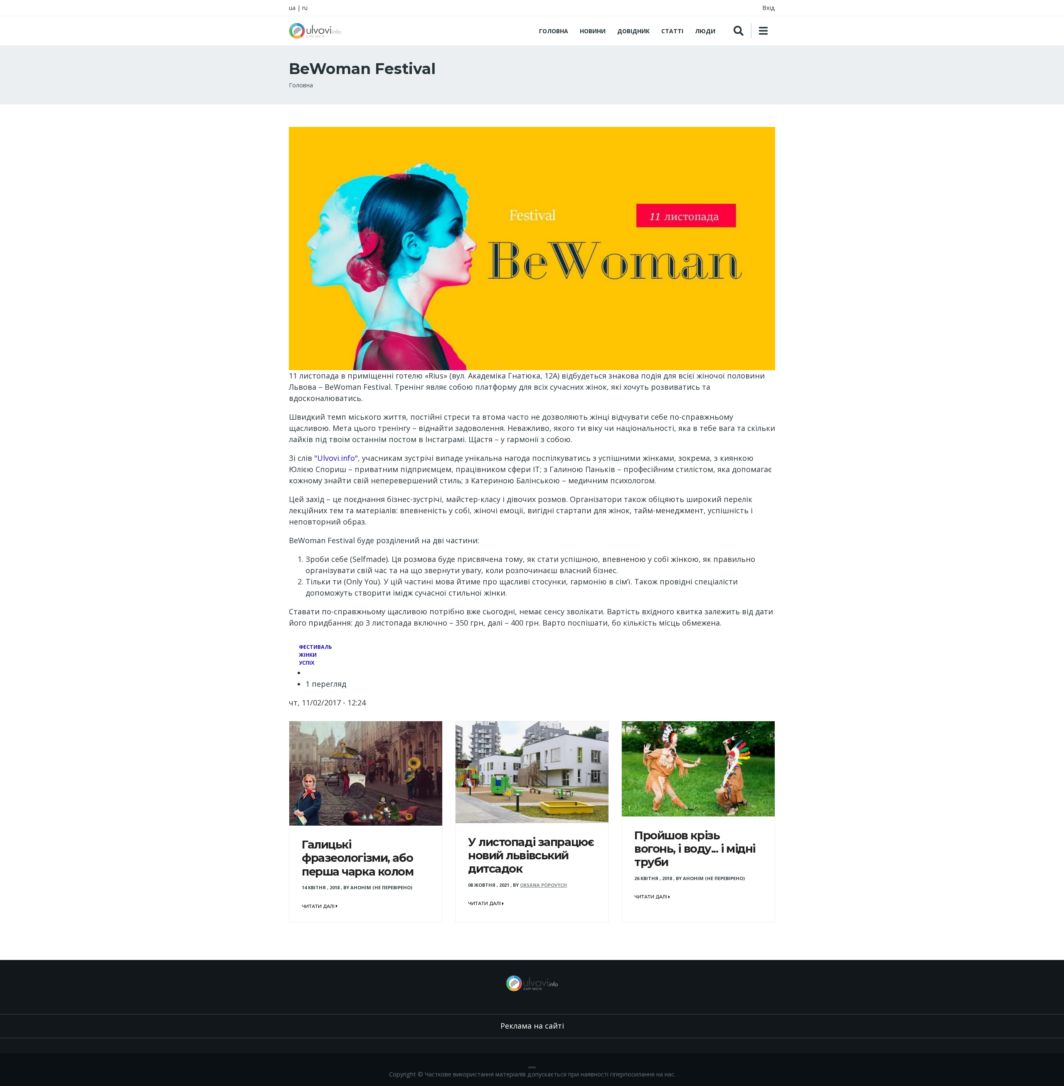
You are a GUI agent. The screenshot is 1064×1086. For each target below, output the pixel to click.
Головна (553, 31)
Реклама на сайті (532, 1026)
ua (292, 8)
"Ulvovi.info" (336, 458)
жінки (308, 654)
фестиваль (315, 647)
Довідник (633, 31)
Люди (705, 31)
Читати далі (319, 906)
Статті (672, 31)
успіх (306, 662)
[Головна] (315, 30)
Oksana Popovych (543, 885)
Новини (593, 31)
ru (305, 8)
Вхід (768, 8)
